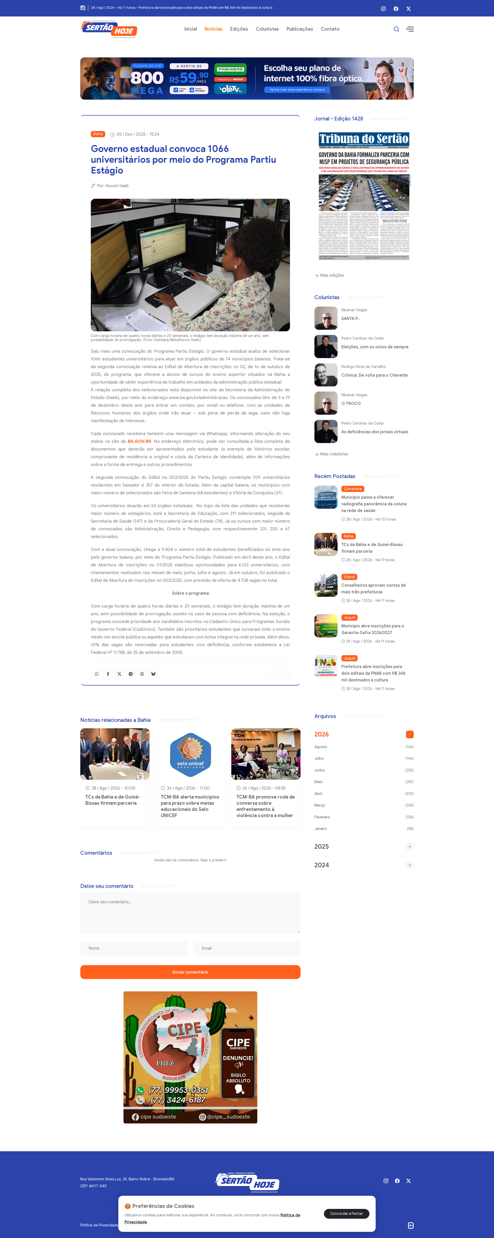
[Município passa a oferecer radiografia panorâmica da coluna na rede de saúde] (326, 497)
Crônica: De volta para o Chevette (374, 375)
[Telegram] (130, 674)
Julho (364, 758)
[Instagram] (383, 9)
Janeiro (364, 828)
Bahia (98, 134)
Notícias (214, 29)
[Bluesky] (153, 674)
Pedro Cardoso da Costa (362, 338)
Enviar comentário (190, 972)
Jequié (349, 617)
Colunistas (267, 29)
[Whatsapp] (96, 674)
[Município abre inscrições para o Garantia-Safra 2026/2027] (326, 625)
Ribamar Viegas (354, 310)
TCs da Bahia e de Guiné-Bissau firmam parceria (112, 800)
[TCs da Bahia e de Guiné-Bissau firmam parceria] (326, 544)
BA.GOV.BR (139, 441)
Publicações (300, 29)
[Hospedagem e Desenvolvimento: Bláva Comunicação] (411, 1225)
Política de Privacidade (99, 1225)
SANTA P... (350, 318)
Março (364, 805)
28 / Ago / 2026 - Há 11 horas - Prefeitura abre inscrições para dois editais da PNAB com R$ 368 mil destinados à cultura (181, 7)
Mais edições (331, 275)
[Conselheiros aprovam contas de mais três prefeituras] (326, 585)
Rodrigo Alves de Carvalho (363, 366)
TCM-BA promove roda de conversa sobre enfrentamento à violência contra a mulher (265, 806)
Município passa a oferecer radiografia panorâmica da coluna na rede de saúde (374, 504)
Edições (239, 29)
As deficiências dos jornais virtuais (374, 432)
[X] (408, 9)
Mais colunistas (333, 454)
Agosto (364, 746)
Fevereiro (364, 817)
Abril (364, 793)
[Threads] (141, 674)
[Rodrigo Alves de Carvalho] (326, 374)
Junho (364, 770)
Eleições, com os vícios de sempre (375, 347)
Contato (330, 29)
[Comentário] (285, 674)
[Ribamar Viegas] (326, 318)
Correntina (353, 489)
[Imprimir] (274, 674)
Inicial (190, 29)
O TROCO (351, 403)
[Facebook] (396, 9)
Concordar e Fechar (346, 1213)
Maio (364, 782)
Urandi (349, 577)
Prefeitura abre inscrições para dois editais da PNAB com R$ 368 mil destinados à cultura (373, 673)
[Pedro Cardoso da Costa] (326, 346)
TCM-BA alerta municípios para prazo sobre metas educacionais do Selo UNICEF (190, 806)
